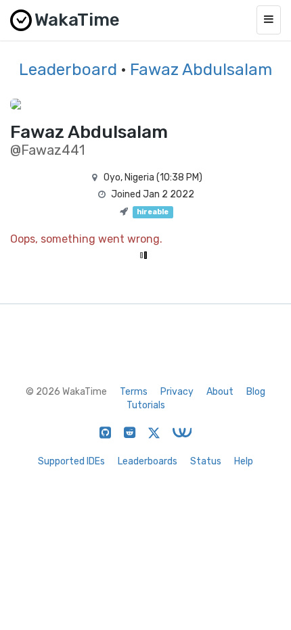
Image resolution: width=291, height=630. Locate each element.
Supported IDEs (71, 461)
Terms (134, 391)
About (219, 391)
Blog (255, 391)
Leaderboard (68, 69)
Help (243, 461)
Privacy (177, 391)
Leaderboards (147, 461)
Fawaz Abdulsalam (201, 69)
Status (205, 461)
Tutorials (146, 405)
